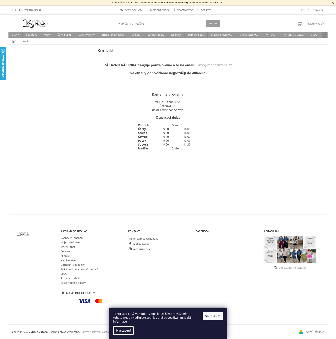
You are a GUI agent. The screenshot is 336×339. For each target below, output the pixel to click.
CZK (303, 9)
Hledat (212, 23)
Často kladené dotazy (73, 282)
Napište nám (68, 260)
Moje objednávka (160, 10)
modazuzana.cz (142, 249)
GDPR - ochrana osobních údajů (79, 269)
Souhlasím (212, 316)
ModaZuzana (141, 243)
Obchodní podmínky (72, 264)
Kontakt (64, 255)
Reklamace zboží (70, 278)
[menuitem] (15, 35)
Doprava (206, 10)
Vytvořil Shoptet (314, 331)
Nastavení (123, 330)
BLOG (63, 273)
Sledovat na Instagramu (293, 267)
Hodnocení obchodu (130, 10)
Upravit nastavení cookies (96, 332)
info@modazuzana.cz (215, 65)
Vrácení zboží (185, 10)
